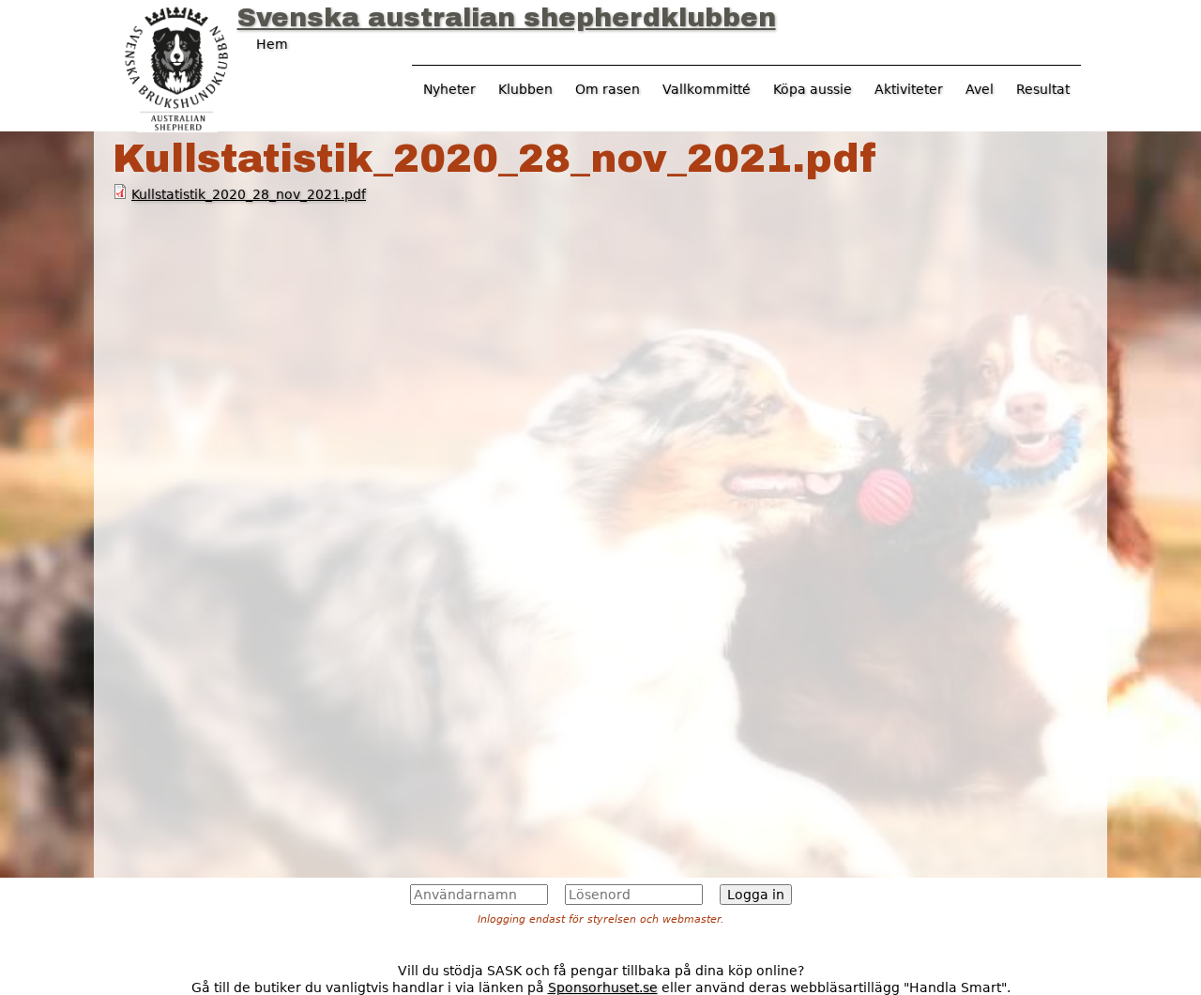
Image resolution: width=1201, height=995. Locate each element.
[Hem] (176, 66)
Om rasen (607, 89)
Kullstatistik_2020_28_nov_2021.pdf (248, 194)
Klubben (525, 89)
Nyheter (449, 89)
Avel (979, 89)
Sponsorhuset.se (603, 987)
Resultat (1043, 89)
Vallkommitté (706, 89)
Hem (272, 44)
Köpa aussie (812, 89)
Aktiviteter (908, 89)
